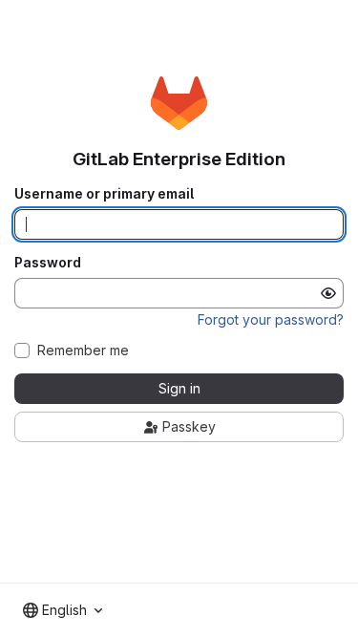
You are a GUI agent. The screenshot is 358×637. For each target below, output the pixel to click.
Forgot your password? (271, 319)
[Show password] (328, 293)
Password (47, 262)
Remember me (83, 350)
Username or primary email (104, 194)
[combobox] (62, 610)
